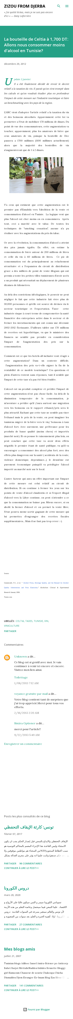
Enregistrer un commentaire (23, 743)
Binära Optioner (24, 723)
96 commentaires (30, 863)
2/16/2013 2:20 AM (26, 712)
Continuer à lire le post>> (21, 868)
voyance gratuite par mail (31, 693)
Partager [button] (10, 631)
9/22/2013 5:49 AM (27, 735)
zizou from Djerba (24, 6)
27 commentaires (30, 924)
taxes (28, 621)
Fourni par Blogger (38, 1009)
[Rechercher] (59, 6)
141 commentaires (31, 985)
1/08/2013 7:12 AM (26, 683)
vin (46, 621)
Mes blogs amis (19, 949)
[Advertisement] (36, 780)
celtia (20, 621)
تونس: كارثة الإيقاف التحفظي (29, 827)
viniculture (11, 625)
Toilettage (21, 677)
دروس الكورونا (16, 888)
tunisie (38, 621)
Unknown (20, 656)
